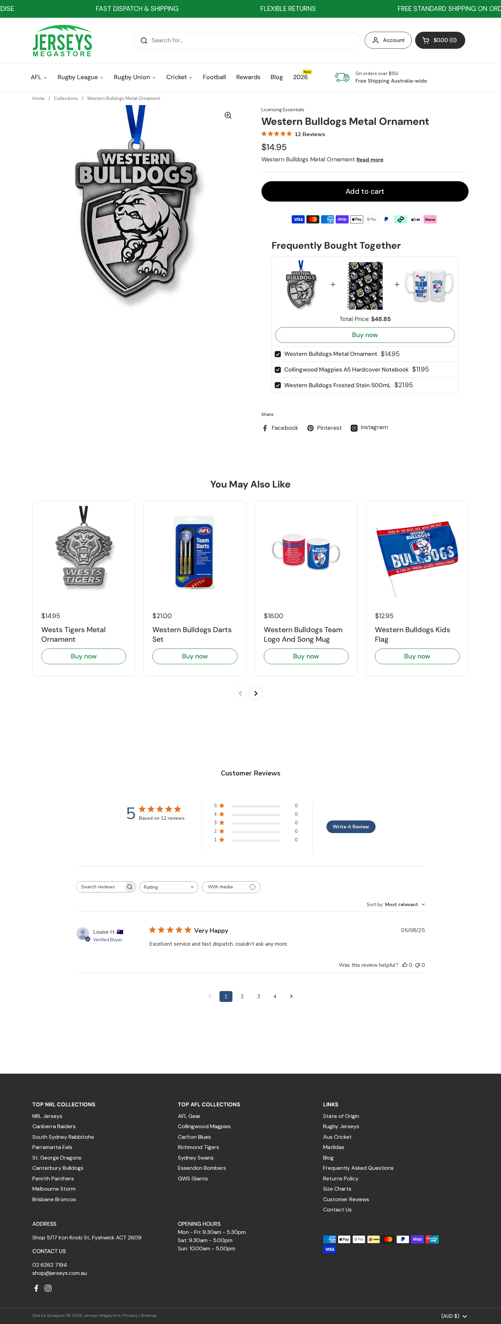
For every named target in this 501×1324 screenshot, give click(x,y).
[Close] (361, 596)
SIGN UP (190, 716)
